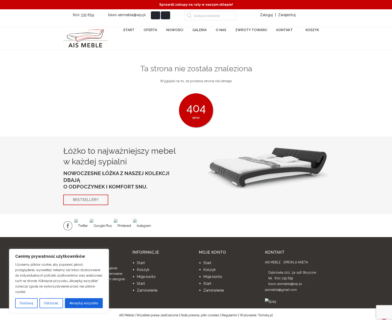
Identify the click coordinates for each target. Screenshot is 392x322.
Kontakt (284, 30)
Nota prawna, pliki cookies (200, 315)
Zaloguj (266, 15)
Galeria (199, 30)
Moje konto (146, 277)
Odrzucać (51, 303)
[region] (59, 281)
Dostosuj (26, 303)
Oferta (150, 30)
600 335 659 (83, 15)
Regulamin (229, 315)
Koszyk (312, 30)
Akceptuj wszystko (83, 303)
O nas (221, 30)
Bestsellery (86, 200)
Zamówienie (147, 290)
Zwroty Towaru (251, 30)
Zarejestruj (287, 15)
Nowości (174, 30)
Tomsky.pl (265, 315)
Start (129, 30)
